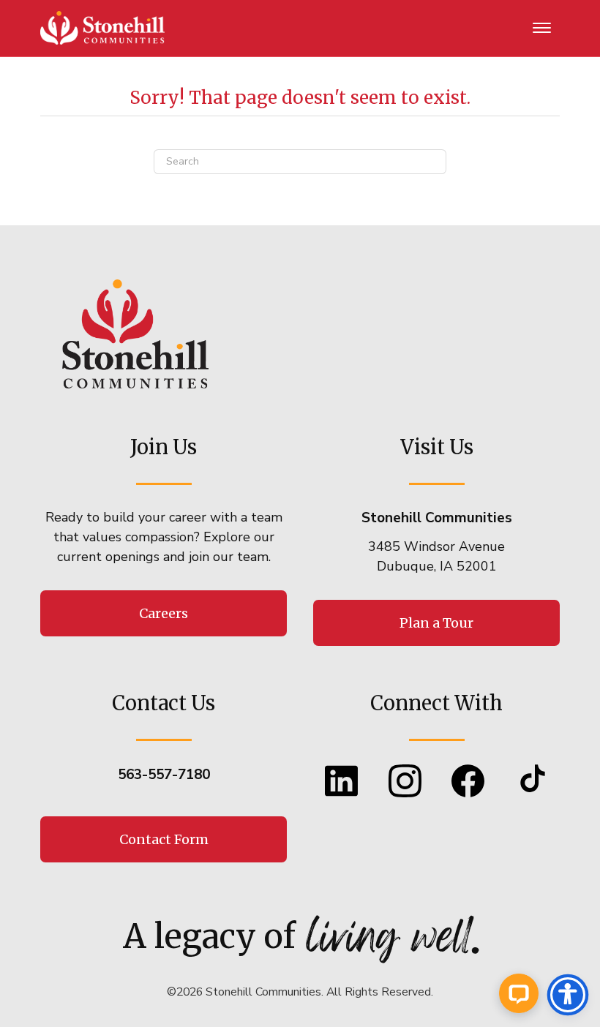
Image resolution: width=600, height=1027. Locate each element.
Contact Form (164, 839)
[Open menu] (542, 28)
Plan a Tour (436, 622)
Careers (163, 613)
